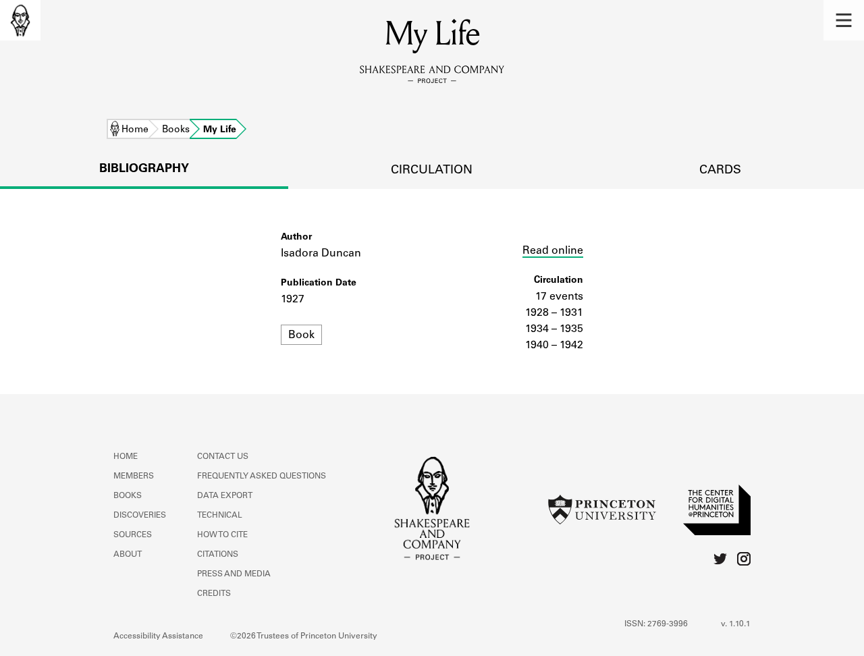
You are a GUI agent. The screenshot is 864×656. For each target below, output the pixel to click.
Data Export (224, 496)
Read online (552, 251)
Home (135, 130)
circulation (432, 171)
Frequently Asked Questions (261, 476)
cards (720, 171)
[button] (844, 20)
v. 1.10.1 (736, 624)
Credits (214, 594)
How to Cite (222, 535)
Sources (132, 535)
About (127, 555)
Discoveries (139, 516)
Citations (217, 555)
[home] (20, 20)
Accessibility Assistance (158, 636)
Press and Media (234, 574)
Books (176, 130)
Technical (219, 516)
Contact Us (222, 457)
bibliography (144, 169)
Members (133, 476)
